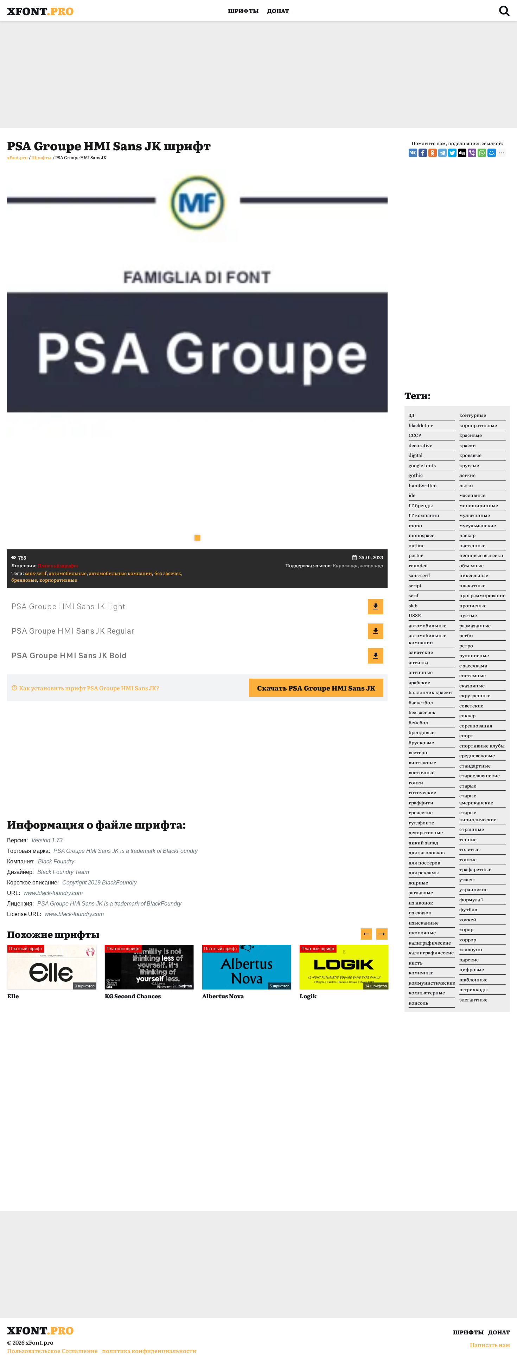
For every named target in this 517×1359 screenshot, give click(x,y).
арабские (419, 682)
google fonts (422, 465)
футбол (468, 909)
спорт (466, 735)
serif (414, 595)
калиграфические (430, 942)
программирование (482, 595)
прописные (472, 605)
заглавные (421, 892)
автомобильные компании (120, 573)
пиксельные (473, 575)
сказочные (472, 685)
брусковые (421, 742)
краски (467, 445)
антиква (418, 662)
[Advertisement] (218, 74)
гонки (416, 782)
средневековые (477, 755)
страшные (471, 829)
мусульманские (477, 525)
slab (413, 605)
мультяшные (474, 515)
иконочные (422, 932)
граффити (421, 802)
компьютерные (427, 992)
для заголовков (427, 852)
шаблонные (473, 979)
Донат (278, 10)
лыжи (466, 485)
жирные (418, 882)
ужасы (467, 879)
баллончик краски (430, 692)
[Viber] (472, 153)
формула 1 (471, 899)
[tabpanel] (197, 359)
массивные (472, 495)
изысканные (424, 922)
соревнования (475, 725)
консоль (418, 1002)
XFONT (40, 10)
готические (422, 792)
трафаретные (475, 869)
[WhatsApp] (482, 153)
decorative (420, 445)
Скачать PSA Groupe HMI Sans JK (316, 688)
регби (466, 635)
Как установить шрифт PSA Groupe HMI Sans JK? (89, 688)
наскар (467, 535)
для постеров (424, 862)
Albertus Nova (223, 996)
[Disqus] (197, 1113)
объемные (471, 565)
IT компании (424, 515)
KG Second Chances (132, 996)
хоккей (467, 919)
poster (416, 555)
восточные (421, 772)
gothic (416, 475)
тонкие (468, 859)
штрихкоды (473, 989)
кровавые (470, 455)
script (415, 585)
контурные (472, 415)
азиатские (421, 652)
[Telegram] (442, 153)
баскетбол (421, 702)
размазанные (475, 625)
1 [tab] (197, 538)
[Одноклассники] (432, 153)
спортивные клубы (482, 745)
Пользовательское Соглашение (52, 1350)
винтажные (422, 762)
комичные (421, 972)
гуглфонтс (421, 822)
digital (415, 455)
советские (471, 705)
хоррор (467, 939)
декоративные (426, 832)
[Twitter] (452, 153)
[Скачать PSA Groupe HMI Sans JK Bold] (375, 656)
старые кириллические (477, 816)
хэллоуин (470, 949)
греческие (421, 812)
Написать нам (490, 1344)
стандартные (475, 765)
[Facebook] (423, 153)
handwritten (423, 485)
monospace (421, 535)
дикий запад (423, 842)
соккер (467, 715)
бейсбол (418, 722)
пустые (468, 615)
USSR (415, 615)
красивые (470, 435)
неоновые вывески (481, 555)
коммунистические (432, 982)
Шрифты (243, 10)
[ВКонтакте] (413, 153)
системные (472, 675)
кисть (415, 962)
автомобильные (68, 573)
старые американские (476, 799)
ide (412, 495)
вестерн (418, 752)
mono (415, 525)
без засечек (167, 573)
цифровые (471, 969)
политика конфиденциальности (149, 1350)
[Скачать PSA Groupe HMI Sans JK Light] (375, 606)
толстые (469, 849)
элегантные (473, 999)
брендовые (24, 579)
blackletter (421, 425)
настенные (472, 545)
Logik (307, 996)
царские (469, 959)
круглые (469, 465)
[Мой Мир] (491, 153)
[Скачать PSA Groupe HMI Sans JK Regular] (375, 631)
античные (421, 672)
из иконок (421, 902)
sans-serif (35, 573)
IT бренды (421, 505)
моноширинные (478, 505)
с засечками (473, 665)
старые (467, 785)
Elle (12, 996)
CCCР (415, 435)
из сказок (420, 912)
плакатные (472, 585)
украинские (473, 889)
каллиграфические (431, 952)
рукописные (474, 655)
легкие (467, 475)
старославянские (479, 775)
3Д (412, 415)
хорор (466, 929)
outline (417, 545)
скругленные (474, 695)
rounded (418, 565)
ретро (466, 645)
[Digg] (462, 153)
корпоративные (58, 579)
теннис (468, 839)
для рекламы (424, 872)
